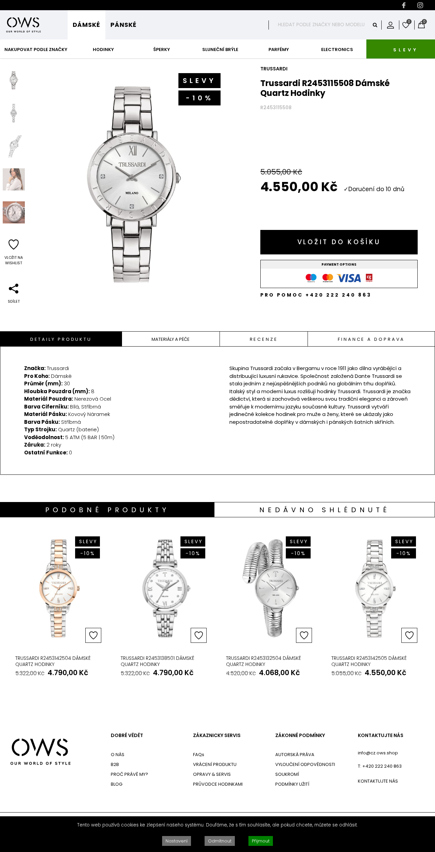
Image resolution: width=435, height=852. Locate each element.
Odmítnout (219, 841)
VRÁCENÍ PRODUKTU (215, 764)
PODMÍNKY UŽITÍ (292, 784)
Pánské (123, 24)
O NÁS (117, 754)
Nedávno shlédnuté (324, 510)
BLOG (116, 784)
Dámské (86, 24)
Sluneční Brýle (220, 49)
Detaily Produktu (61, 339)
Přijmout (260, 841)
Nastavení (177, 841)
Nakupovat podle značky (35, 49)
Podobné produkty (107, 510)
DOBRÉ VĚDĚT (127, 735)
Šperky (161, 49)
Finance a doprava (371, 339)
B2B (115, 764)
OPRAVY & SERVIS (212, 774)
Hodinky (103, 49)
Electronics (337, 49)
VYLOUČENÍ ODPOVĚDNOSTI (305, 764)
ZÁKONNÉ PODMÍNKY (300, 735)
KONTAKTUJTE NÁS (380, 735)
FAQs (198, 754)
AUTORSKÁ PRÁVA (294, 754)
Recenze (264, 339)
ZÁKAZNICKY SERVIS (217, 735)
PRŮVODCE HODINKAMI (218, 784)
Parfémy (278, 49)
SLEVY (405, 50)
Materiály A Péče (171, 339)
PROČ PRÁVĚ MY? (129, 774)
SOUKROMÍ (287, 774)
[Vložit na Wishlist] (93, 635)
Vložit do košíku (339, 242)
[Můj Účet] (390, 25)
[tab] (61, 339)
